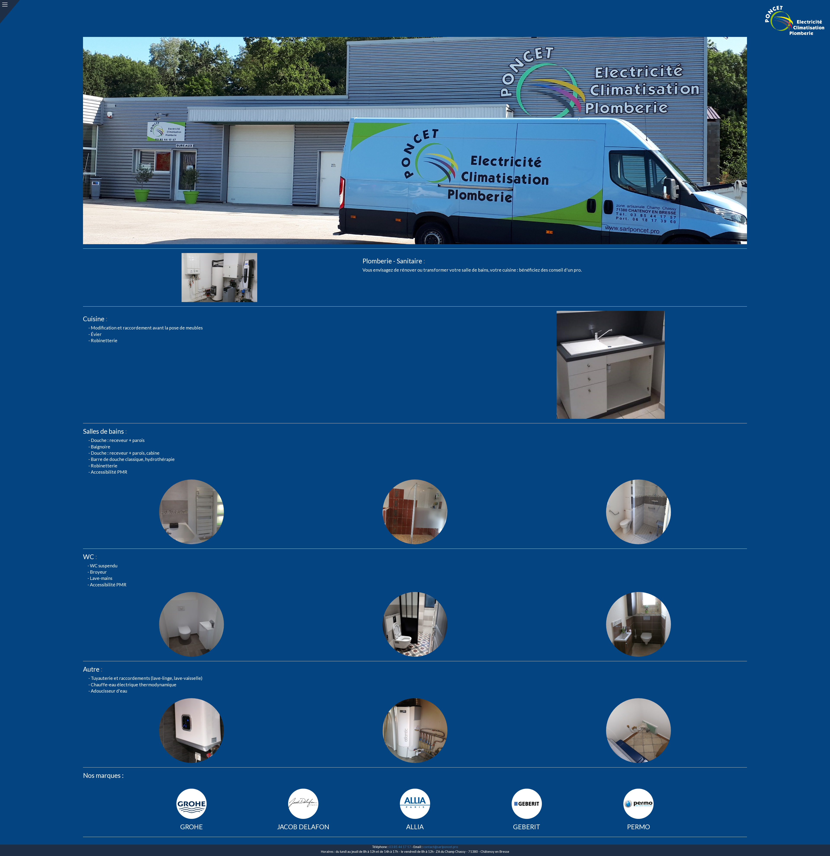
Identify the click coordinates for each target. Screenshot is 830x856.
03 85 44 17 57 (400, 847)
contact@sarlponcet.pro (440, 847)
